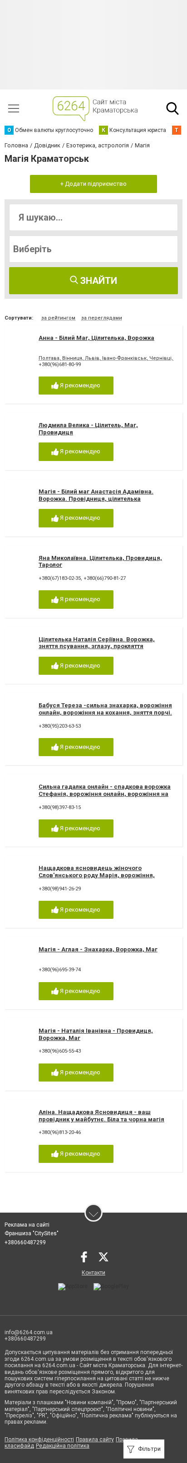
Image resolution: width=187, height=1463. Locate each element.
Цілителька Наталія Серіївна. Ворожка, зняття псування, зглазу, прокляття (97, 643)
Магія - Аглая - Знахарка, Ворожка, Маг (98, 949)
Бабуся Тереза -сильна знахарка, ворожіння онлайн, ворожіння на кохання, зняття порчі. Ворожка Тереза (105, 712)
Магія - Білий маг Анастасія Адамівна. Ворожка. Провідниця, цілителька (96, 495)
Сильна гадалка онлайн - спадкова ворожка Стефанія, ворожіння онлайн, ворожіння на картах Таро (105, 793)
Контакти (93, 1273)
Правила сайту (95, 1439)
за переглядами (101, 318)
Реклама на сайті (27, 1225)
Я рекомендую (79, 385)
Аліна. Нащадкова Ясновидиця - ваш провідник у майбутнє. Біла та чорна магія (101, 1116)
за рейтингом (58, 318)
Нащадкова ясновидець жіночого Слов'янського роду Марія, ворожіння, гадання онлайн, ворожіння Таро (97, 875)
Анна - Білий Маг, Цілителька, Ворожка (96, 337)
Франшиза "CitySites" (32, 1233)
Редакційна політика (62, 1446)
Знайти (97, 280)
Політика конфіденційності (39, 1439)
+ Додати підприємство (93, 183)
